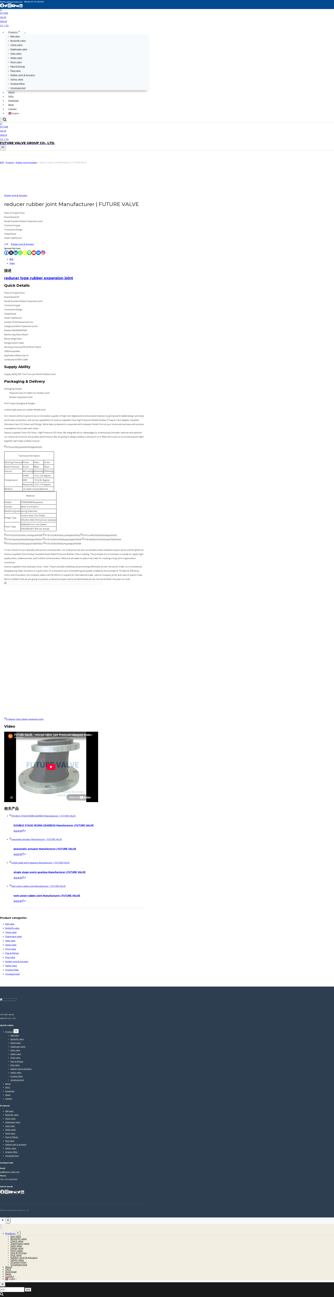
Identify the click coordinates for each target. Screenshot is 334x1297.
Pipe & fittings (17, 66)
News (11, 104)
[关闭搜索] (2, 1284)
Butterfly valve (18, 40)
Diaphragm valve (18, 49)
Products (9, 1031)
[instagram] (10, 6)
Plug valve (15, 70)
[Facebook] (6, 252)
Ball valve (15, 36)
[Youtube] (34, 252)
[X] (11, 252)
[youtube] (13, 6)
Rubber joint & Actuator (22, 75)
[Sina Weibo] (24, 252)
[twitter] (6, 6)
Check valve (16, 45)
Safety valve (16, 79)
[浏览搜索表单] (3, 119)
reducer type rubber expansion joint (38, 278)
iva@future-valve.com (13, 2)
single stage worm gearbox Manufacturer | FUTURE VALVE (50, 872)
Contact (12, 109)
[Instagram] (43, 252)
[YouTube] (11, 1193)
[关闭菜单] (0, 1227)
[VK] (17, 6)
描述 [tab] (11, 259)
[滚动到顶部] (2, 1221)
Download (13, 100)
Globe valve (16, 57)
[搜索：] (12, 1289)
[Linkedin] (21, 6)
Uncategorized (17, 88)
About (11, 92)
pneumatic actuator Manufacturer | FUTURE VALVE (45, 848)
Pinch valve (16, 62)
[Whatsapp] (20, 252)
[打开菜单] (3, 147)
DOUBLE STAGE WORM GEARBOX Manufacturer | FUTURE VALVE (54, 825)
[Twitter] (19, 1193)
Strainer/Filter (17, 83)
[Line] (29, 252)
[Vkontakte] (38, 252)
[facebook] (2, 6)
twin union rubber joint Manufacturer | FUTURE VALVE (47, 895)
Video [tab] (12, 263)
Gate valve (15, 53)
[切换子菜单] (16, 1031)
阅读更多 (18, 831)
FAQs (11, 96)
